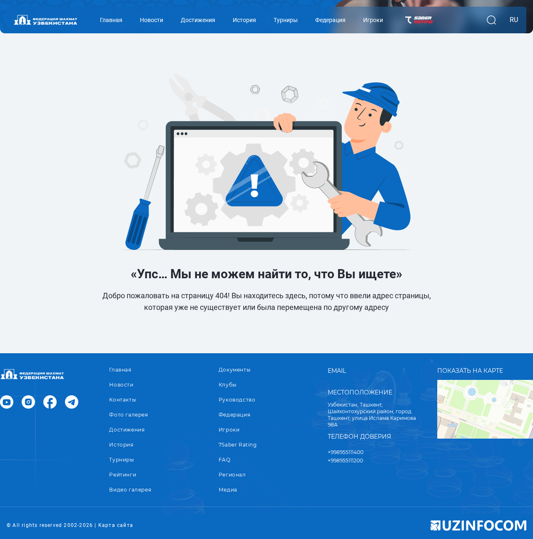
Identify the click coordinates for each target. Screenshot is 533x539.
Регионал (232, 475)
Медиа (228, 490)
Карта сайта (115, 525)
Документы (234, 370)
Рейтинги (122, 475)
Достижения (126, 430)
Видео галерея (130, 490)
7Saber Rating (238, 445)
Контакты (122, 400)
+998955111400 (346, 452)
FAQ (225, 460)
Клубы (228, 385)
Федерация (234, 415)
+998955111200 (345, 460)
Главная (120, 370)
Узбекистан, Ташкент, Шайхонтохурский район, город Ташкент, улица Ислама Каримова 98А (372, 415)
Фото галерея (128, 415)
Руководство (237, 400)
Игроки (229, 430)
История (121, 445)
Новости (121, 385)
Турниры (121, 460)
